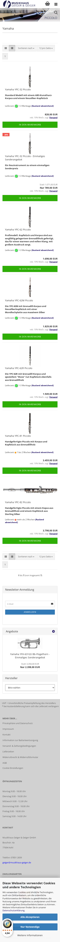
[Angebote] (53, 631)
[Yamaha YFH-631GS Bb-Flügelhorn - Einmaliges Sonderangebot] (30, 643)
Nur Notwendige (30, 926)
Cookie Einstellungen (12, 767)
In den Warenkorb (30, 124)
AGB (4, 762)
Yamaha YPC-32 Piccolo (18, 89)
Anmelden (30, 612)
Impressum (8, 728)
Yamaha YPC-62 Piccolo (18, 229)
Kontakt (6, 734)
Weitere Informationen (30, 935)
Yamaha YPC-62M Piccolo (19, 300)
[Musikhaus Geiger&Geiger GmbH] (18, 4)
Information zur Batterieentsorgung (20, 740)
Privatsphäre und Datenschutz (17, 723)
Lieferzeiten (8, 751)
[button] (5, 48)
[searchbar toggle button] (56, 12)
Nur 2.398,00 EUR (30, 665)
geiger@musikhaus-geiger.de (16, 862)
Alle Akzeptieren (30, 917)
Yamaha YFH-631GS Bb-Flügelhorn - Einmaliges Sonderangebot (30, 656)
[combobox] (26, 48)
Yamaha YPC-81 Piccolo (18, 435)
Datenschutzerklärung (13, 910)
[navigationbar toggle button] (56, 4)
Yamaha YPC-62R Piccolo (18, 368)
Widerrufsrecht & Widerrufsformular (20, 757)
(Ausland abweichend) (43, 105)
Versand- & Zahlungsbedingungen (19, 745)
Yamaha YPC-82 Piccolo (18, 502)
